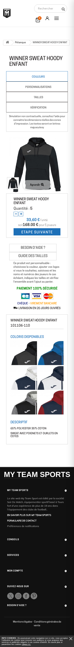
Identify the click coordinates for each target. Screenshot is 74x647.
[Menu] (56, 18)
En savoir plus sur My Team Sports (29, 515)
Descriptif (18, 422)
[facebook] (26, 596)
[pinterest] (34, 596)
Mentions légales (22, 622)
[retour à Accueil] (7, 42)
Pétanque (20, 42)
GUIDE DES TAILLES (32, 256)
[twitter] (10, 596)
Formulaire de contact (22, 520)
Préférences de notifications (23, 526)
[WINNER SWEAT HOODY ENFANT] (13, 183)
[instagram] (18, 596)
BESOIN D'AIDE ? (33, 248)
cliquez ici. (26, 644)
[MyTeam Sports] (6, 13)
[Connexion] (47, 18)
